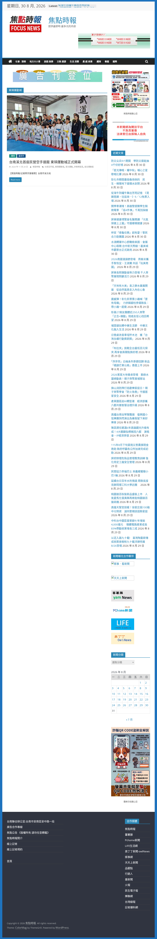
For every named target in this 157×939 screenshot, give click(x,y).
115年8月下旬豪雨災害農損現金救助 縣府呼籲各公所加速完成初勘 (130, 448)
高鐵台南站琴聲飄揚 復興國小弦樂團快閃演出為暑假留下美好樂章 (129, 418)
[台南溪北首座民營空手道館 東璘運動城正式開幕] (57, 97)
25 (119, 705)
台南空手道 (49, 166)
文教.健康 (61, 61)
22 (141, 699)
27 (130, 705)
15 (141, 694)
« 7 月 (129, 719)
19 (124, 699)
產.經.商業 (87, 61)
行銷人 (129, 874)
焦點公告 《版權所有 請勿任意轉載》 (28, 832)
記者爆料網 (131, 907)
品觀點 (129, 868)
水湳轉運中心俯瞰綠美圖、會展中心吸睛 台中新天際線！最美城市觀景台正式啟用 (129, 246)
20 (130, 699)
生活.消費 (74, 61)
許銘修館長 (78, 166)
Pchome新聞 (132, 840)
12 (124, 694)
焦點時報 (62, 20)
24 (113, 705)
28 (135, 705)
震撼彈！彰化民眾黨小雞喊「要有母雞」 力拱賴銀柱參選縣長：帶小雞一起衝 (130, 303)
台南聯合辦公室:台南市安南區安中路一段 (30, 821)
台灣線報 (130, 902)
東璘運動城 (59, 166)
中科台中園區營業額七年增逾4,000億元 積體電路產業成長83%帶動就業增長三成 (129, 524)
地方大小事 (35, 61)
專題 (107, 61)
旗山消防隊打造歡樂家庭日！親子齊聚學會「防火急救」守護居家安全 (129, 392)
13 (130, 694)
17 (113, 699)
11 (119, 694)
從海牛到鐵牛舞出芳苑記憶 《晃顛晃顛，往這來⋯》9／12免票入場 (130, 196)
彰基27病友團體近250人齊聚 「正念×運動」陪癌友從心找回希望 (130, 316)
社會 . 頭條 (20, 61)
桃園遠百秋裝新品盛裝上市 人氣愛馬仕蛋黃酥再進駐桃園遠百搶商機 (129, 498)
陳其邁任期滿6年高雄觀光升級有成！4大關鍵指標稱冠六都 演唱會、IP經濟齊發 (130, 431)
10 (113, 694)
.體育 (98, 61)
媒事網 (129, 857)
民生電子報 (131, 890)
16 (146, 694)
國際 (115, 61)
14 (135, 694)
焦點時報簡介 (15, 838)
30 (146, 705)
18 (119, 699)
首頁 (9, 861)
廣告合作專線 (15, 827)
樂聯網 (129, 896)
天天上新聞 (131, 862)
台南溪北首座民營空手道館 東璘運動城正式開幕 (45, 162)
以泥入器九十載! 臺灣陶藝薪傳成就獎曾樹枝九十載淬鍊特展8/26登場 (129, 541)
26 (124, 705)
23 (146, 699)
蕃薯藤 (129, 834)
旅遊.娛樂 (48, 61)
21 (135, 699)
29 (141, 705)
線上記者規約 (15, 849)
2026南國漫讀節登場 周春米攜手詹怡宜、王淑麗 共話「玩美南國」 (130, 263)
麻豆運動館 (89, 166)
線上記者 (12, 844)
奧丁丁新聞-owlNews (137, 851)
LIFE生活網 (131, 846)
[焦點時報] (10, 61)
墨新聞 (129, 879)
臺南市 (21, 156)
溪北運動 (69, 166)
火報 (127, 885)
